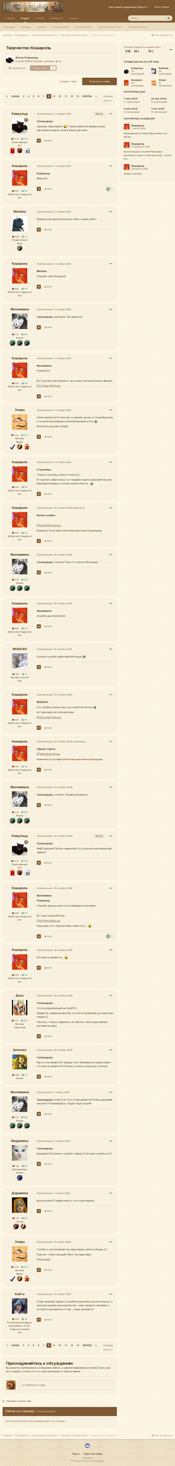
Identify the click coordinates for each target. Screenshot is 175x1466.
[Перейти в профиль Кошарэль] (19, 178)
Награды (26, 26)
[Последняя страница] (96, 96)
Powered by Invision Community (87, 1461)
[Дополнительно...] (110, 114)
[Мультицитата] (39, 141)
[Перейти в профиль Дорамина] (19, 1205)
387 (17, 674)
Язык (75, 1453)
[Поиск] (168, 18)
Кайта (20, 1294)
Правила (42, 26)
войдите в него (32, 1371)
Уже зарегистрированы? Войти (127, 7)
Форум (25, 18)
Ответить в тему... (35, 1385)
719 (17, 1218)
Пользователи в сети (109, 26)
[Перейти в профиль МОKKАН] (19, 661)
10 (59, 96)
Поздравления (61, 26)
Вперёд (87, 96)
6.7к (16, 138)
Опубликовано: (54, 113)
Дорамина (19, 1193)
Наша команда (83, 26)
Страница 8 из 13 (108, 98)
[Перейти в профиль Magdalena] (19, 1153)
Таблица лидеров (137, 26)
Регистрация (161, 6)
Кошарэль (20, 166)
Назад (15, 96)
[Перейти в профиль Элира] (19, 422)
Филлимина (19, 309)
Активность (57, 18)
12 (72, 96)
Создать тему (68, 81)
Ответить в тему (99, 81)
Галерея (73, 18)
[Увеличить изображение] (65, 126)
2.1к (16, 334)
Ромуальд (31, 57)
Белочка (19, 1050)
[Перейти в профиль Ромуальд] (10, 59)
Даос (20, 995)
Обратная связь (93, 1453)
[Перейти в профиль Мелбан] (19, 223)
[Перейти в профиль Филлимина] (19, 321)
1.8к (17, 1166)
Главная (10, 18)
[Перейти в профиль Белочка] (19, 1062)
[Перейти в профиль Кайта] (19, 1306)
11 (66, 96)
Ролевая (39, 18)
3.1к (16, 1020)
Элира (20, 410)
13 (78, 96)
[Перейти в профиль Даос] (19, 1007)
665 (16, 191)
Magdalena (19, 1141)
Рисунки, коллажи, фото (47, 61)
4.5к (16, 435)
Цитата (48, 140)
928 (16, 236)
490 (16, 1319)
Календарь (9, 26)
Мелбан (20, 211)
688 (16, 1075)
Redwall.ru (87, 1458)
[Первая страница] (7, 96)
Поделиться (18, 68)
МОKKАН (20, 649)
